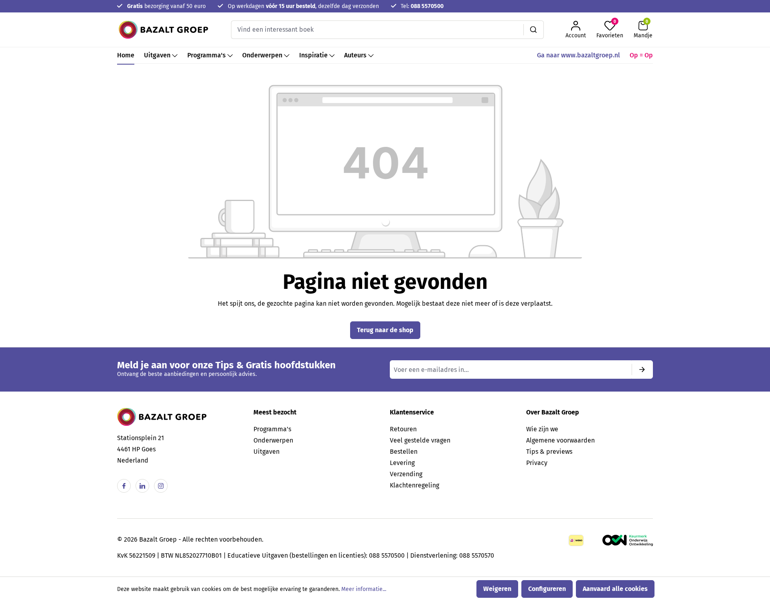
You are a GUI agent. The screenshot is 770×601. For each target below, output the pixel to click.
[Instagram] (161, 486)
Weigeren (497, 589)
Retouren (403, 429)
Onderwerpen (273, 440)
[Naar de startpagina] (163, 29)
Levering (402, 463)
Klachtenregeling (414, 485)
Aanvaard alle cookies (615, 589)
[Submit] (642, 369)
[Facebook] (124, 486)
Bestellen (403, 451)
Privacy (536, 463)
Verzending (406, 474)
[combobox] (377, 29)
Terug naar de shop (385, 330)
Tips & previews (549, 451)
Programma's (272, 429)
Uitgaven (266, 451)
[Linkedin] (142, 486)
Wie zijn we (542, 429)
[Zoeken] (533, 29)
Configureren (547, 589)
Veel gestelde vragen (420, 440)
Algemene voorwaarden (560, 440)
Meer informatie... (363, 589)
